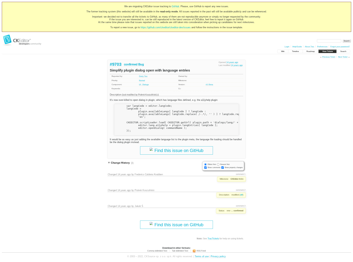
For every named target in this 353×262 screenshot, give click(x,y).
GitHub (175, 6)
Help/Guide (297, 47)
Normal (142, 80)
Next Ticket (342, 57)
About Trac (309, 47)
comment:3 (240, 206)
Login (287, 47)
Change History (122, 162)
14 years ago (232, 62)
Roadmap (310, 51)
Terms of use (202, 256)
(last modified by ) (139, 94)
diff (241, 195)
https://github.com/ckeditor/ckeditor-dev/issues (166, 27)
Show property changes (234, 167)
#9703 (116, 64)
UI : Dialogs (144, 84)
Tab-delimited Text (180, 251)
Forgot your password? (340, 47)
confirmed (131, 64)
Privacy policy (218, 256)
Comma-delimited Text (157, 251)
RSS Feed (201, 251)
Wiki (282, 51)
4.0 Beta (209, 84)
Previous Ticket (328, 57)
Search (343, 51)
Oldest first (212, 164)
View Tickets (327, 51)
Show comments (214, 167)
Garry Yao (143, 76)
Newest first (225, 164)
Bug (141, 64)
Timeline (295, 51)
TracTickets (213, 238)
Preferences (322, 47)
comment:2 (240, 190)
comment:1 (240, 174)
